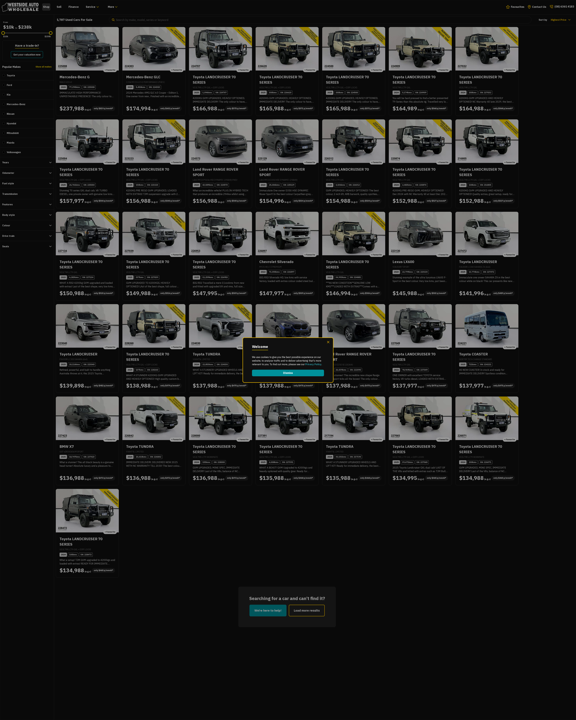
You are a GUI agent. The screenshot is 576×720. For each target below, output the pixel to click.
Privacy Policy (313, 364)
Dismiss (288, 373)
